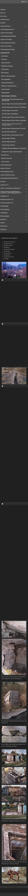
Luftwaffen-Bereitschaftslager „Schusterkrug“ (14, 148)
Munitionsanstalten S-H (6, 199)
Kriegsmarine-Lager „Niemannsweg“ (12, 151)
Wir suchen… (4, 16)
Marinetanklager (4, 216)
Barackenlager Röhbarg (8, 138)
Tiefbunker (4, 59)
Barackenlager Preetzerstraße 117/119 (12, 135)
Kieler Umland (5, 161)
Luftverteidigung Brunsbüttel (8, 36)
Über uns (2, 13)
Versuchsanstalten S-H (6, 202)
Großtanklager (4, 206)
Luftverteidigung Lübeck (7, 171)
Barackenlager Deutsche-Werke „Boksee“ (13, 117)
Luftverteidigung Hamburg (7, 49)
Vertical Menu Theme (17, 894)
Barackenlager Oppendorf (9, 131)
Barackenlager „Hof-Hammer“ (10, 110)
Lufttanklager (4, 212)
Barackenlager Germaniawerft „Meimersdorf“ (14, 104)
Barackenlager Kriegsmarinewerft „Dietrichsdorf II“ (12, 124)
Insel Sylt (2, 181)
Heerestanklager (5, 209)
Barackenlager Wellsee (8, 145)
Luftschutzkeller (5, 89)
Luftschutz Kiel (4, 52)
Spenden (2, 22)
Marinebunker (5, 72)
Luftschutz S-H (4, 185)
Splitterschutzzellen (6, 158)
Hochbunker (4, 56)
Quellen (2, 222)
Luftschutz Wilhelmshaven (7, 175)
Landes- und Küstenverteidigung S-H (10, 188)
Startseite (3, 9)
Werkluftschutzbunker (7, 66)
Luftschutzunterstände (7, 82)
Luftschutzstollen (5, 62)
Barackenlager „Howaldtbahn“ (10, 113)
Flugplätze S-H (4, 196)
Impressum (3, 229)
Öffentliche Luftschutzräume (8, 86)
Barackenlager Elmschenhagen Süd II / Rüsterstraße (12, 100)
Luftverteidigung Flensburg (7, 42)
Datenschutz (3, 226)
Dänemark (3, 219)
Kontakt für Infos (4, 19)
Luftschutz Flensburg (6, 39)
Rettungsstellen (5, 92)
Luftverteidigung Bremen (7, 29)
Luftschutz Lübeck (5, 168)
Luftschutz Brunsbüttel (6, 32)
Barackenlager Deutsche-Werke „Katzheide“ (14, 120)
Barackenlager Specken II (9, 141)
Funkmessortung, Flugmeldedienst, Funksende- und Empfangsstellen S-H (10, 192)
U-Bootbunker (5, 69)
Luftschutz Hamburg (5, 46)
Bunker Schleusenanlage (8, 76)
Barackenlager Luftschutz (8, 96)
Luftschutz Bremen (5, 26)
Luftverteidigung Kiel (6, 165)
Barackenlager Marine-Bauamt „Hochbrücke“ (14, 107)
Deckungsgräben (6, 79)
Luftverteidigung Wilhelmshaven (9, 178)
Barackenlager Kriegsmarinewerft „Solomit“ (14, 128)
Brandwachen (5, 155)
